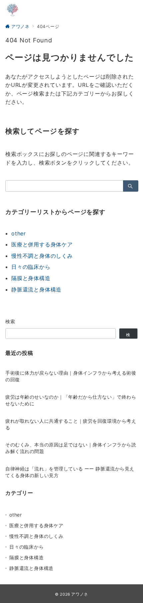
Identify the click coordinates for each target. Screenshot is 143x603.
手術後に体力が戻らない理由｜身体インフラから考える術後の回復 (70, 376)
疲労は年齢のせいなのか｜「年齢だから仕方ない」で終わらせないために (70, 400)
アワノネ (79, 594)
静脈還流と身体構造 (36, 289)
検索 (10, 321)
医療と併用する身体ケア (42, 244)
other (18, 233)
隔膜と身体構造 (31, 278)
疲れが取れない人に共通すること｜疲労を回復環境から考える (70, 424)
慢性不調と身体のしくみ (42, 255)
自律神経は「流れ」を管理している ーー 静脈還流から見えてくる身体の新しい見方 (69, 472)
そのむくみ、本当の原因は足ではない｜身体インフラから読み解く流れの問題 (70, 448)
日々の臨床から (31, 266)
